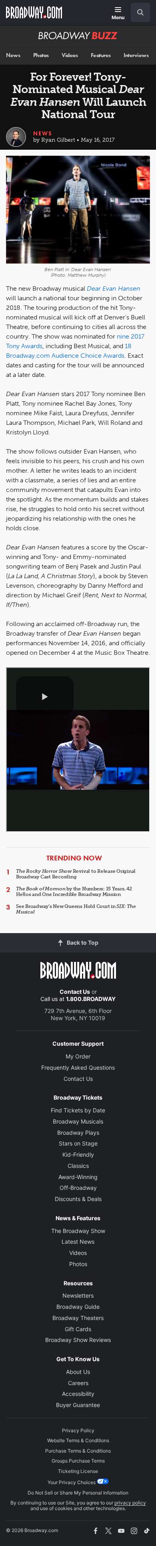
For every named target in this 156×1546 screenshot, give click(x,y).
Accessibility (78, 1393)
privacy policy (130, 1503)
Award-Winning (78, 1176)
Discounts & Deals (78, 1198)
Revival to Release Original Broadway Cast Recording (76, 874)
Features (101, 55)
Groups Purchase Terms (78, 1461)
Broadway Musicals (78, 1121)
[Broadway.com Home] (34, 12)
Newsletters (78, 1295)
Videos (70, 55)
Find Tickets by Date (78, 1110)
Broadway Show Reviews (78, 1339)
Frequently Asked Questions (78, 1067)
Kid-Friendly (78, 1154)
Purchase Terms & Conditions (78, 1451)
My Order (78, 1056)
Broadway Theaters (78, 1317)
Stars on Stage (78, 1143)
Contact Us (75, 991)
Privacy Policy (78, 1430)
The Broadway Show (78, 1230)
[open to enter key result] (140, 12)
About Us (78, 1371)
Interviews (136, 55)
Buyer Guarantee (78, 1404)
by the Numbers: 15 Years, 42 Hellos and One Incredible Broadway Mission (74, 891)
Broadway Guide (78, 1306)
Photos (41, 55)
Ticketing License (78, 1471)
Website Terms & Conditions (78, 1440)
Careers (78, 1383)
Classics (78, 1165)
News (13, 55)
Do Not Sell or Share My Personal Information (78, 1493)
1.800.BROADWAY (91, 998)
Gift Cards (78, 1329)
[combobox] (137, 12)
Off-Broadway (78, 1187)
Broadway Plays (78, 1132)
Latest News (78, 1241)
